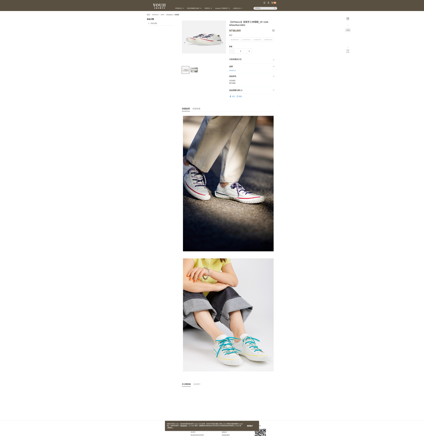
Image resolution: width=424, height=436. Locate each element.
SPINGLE (232, 70)
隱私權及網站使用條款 (197, 435)
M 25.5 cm (268, 40)
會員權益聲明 (226, 435)
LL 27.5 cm (246, 40)
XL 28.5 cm (235, 40)
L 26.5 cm (257, 40)
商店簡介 (193, 432)
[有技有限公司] (159, 5)
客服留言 (224, 432)
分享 (233, 96)
